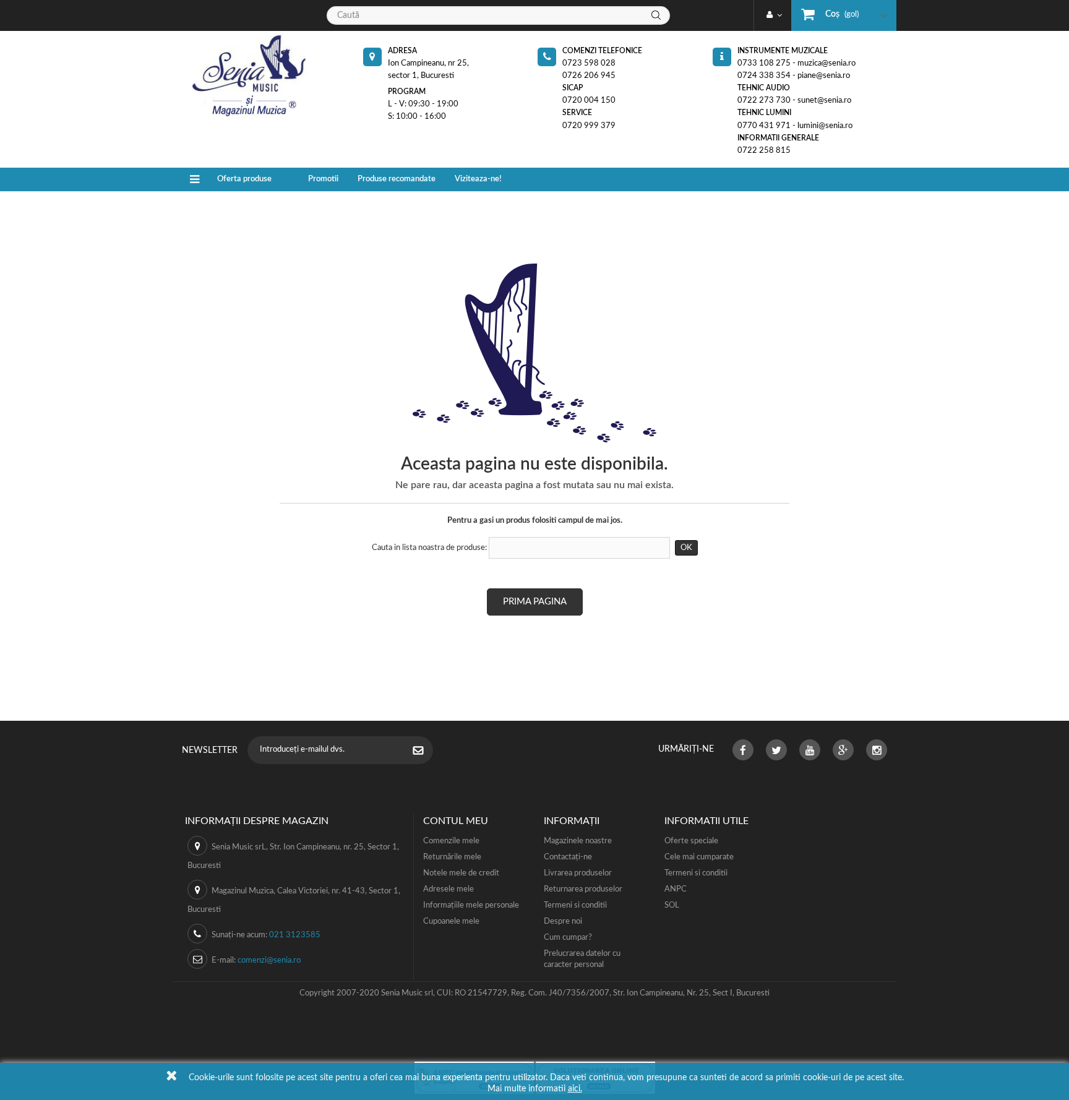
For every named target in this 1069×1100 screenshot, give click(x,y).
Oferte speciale (691, 841)
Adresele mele (448, 889)
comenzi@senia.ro (269, 960)
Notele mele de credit (461, 873)
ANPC (675, 889)
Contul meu (455, 821)
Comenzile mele (451, 841)
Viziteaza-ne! (478, 179)
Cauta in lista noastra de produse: (429, 548)
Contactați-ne (568, 857)
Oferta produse (244, 179)
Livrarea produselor (578, 873)
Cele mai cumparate (699, 857)
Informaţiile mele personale (471, 905)
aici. (575, 1089)
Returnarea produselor (583, 889)
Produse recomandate (397, 179)
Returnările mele (452, 857)
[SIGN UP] (424, 751)
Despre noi (563, 921)
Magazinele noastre (578, 841)
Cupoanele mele (451, 921)
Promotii (323, 179)
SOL (671, 905)
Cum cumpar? (568, 938)
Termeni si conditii (575, 905)
